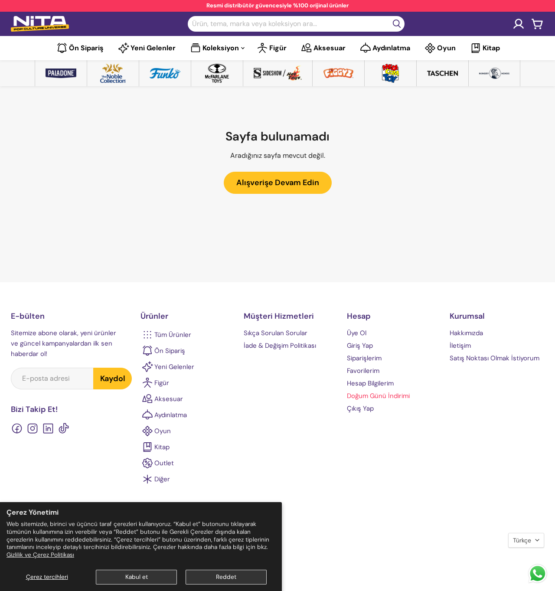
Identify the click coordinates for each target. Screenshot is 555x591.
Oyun (446, 47)
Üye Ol (356, 333)
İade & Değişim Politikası (280, 345)
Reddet (226, 577)
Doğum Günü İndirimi (378, 396)
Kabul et (136, 577)
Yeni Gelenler (153, 47)
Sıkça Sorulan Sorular (275, 333)
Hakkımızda (466, 333)
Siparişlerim (364, 358)
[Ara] (397, 24)
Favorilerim (363, 370)
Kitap (491, 47)
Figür (278, 47)
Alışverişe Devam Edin (277, 182)
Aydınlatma (391, 47)
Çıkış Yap (360, 408)
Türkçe (522, 540)
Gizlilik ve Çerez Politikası (40, 554)
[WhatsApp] (537, 582)
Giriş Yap (360, 345)
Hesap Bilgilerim (370, 383)
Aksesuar (329, 47)
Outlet (164, 463)
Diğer (162, 479)
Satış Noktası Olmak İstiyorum (494, 358)
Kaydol (112, 378)
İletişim (460, 345)
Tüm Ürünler (172, 334)
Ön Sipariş (86, 47)
